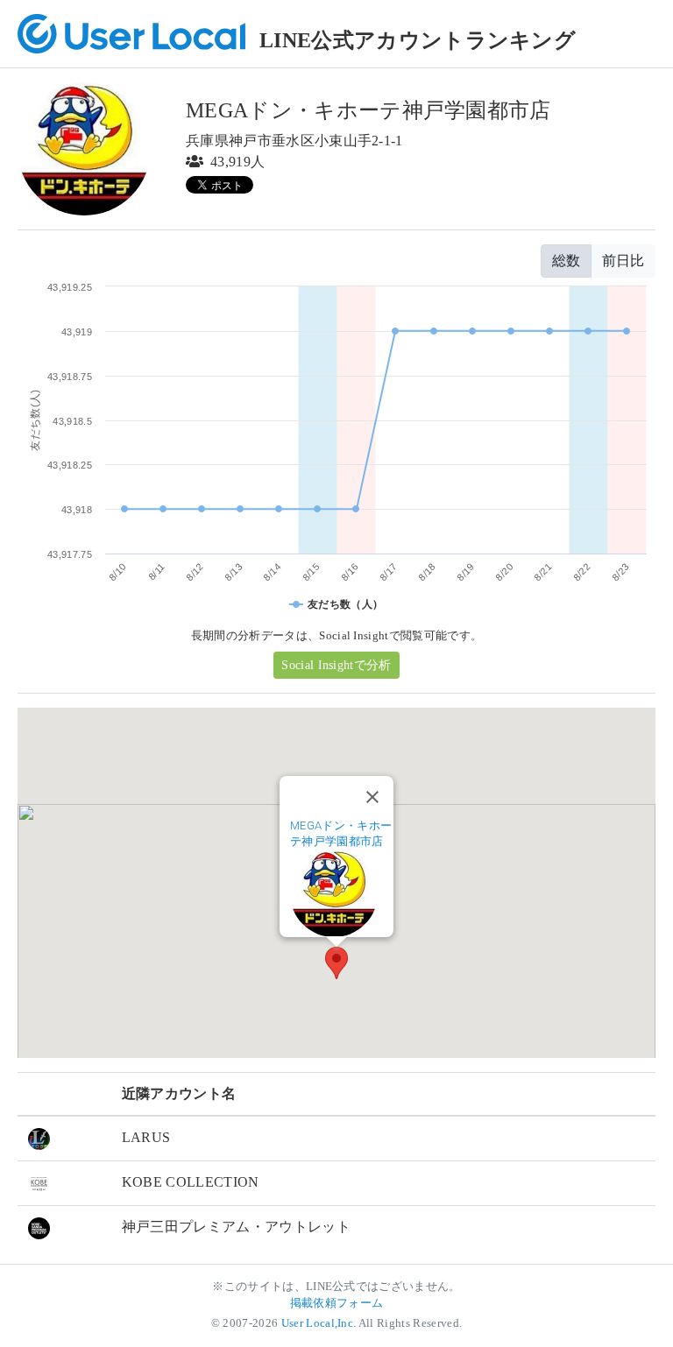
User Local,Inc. (319, 1323)
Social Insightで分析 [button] (336, 665)
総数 (566, 260)
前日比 (623, 260)
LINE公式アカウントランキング (417, 40)
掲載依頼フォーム (337, 1303)
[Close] (372, 797)
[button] (336, 963)
